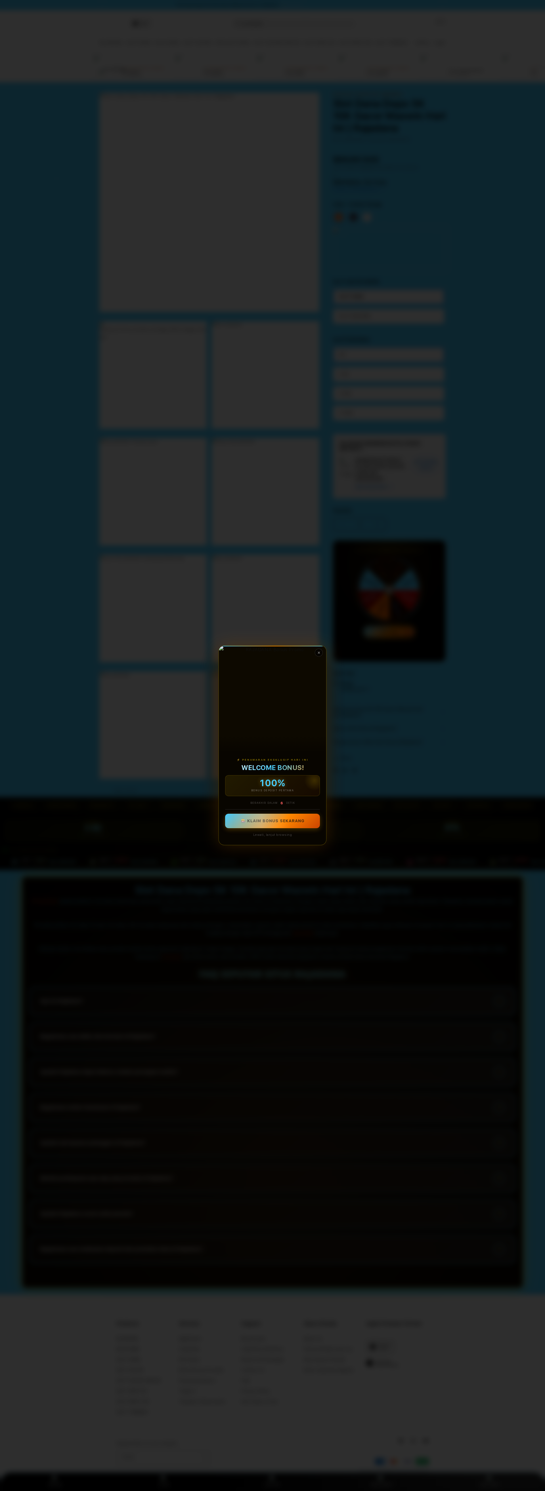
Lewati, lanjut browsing (272, 835)
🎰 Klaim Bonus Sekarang (273, 821)
